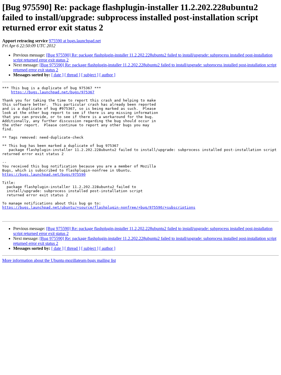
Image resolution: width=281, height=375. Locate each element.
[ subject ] (89, 74)
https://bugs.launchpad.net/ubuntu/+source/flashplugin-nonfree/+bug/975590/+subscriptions (98, 207)
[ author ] (107, 74)
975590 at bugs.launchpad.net (75, 40)
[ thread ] (72, 74)
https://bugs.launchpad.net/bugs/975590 (44, 174)
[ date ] (57, 74)
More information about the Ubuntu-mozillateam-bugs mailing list (59, 260)
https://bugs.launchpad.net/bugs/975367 (52, 92)
